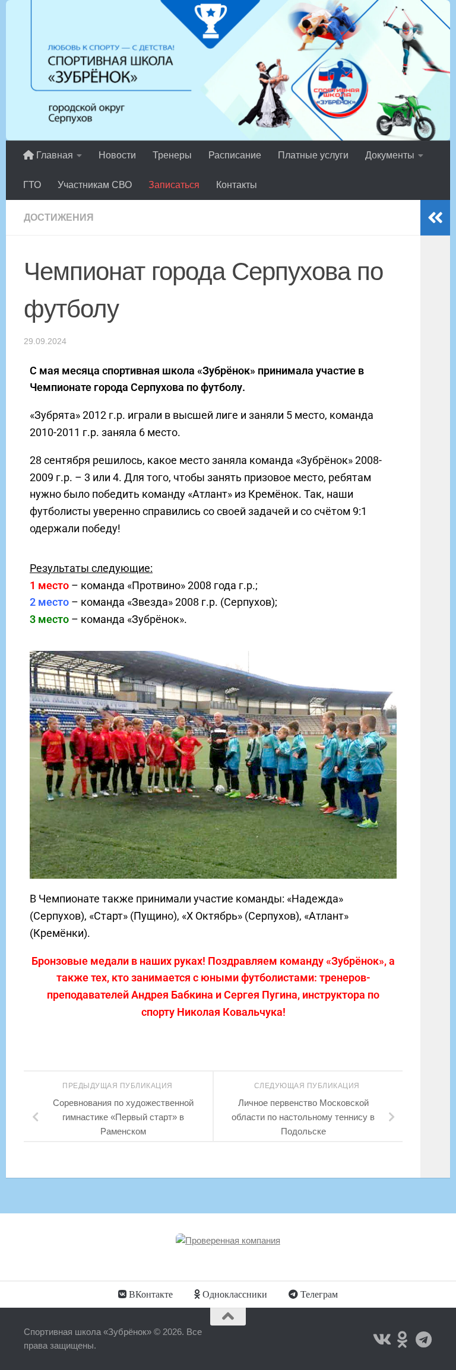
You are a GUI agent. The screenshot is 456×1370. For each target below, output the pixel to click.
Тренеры (172, 155)
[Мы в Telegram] (424, 1339)
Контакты (236, 185)
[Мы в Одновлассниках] (402, 1339)
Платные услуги (313, 155)
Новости (117, 155)
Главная (53, 155)
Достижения (59, 217)
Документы (389, 155)
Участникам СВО (95, 185)
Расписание (234, 155)
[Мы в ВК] (381, 1339)
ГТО (32, 185)
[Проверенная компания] (228, 1240)
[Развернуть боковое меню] (435, 218)
